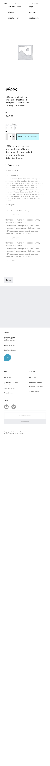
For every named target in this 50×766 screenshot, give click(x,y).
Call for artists (9, 388)
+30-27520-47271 (9, 345)
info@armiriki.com (10, 350)
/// (5, 4)
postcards (34, 18)
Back (8, 280)
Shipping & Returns (35, 382)
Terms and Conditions (36, 387)
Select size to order (27, 137)
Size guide (41, 126)
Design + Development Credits (14, 433)
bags (31, 7)
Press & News (8, 393)
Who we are (7, 377)
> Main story (12, 165)
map (8, 357)
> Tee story (12, 170)
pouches (32, 12)
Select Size (11, 124)
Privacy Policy (34, 391)
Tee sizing (32, 377)
